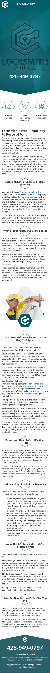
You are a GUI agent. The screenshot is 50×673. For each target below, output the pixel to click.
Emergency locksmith (29, 192)
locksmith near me (31, 239)
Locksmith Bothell (10, 153)
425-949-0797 (25, 4)
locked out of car (35, 563)
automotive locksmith (33, 386)
